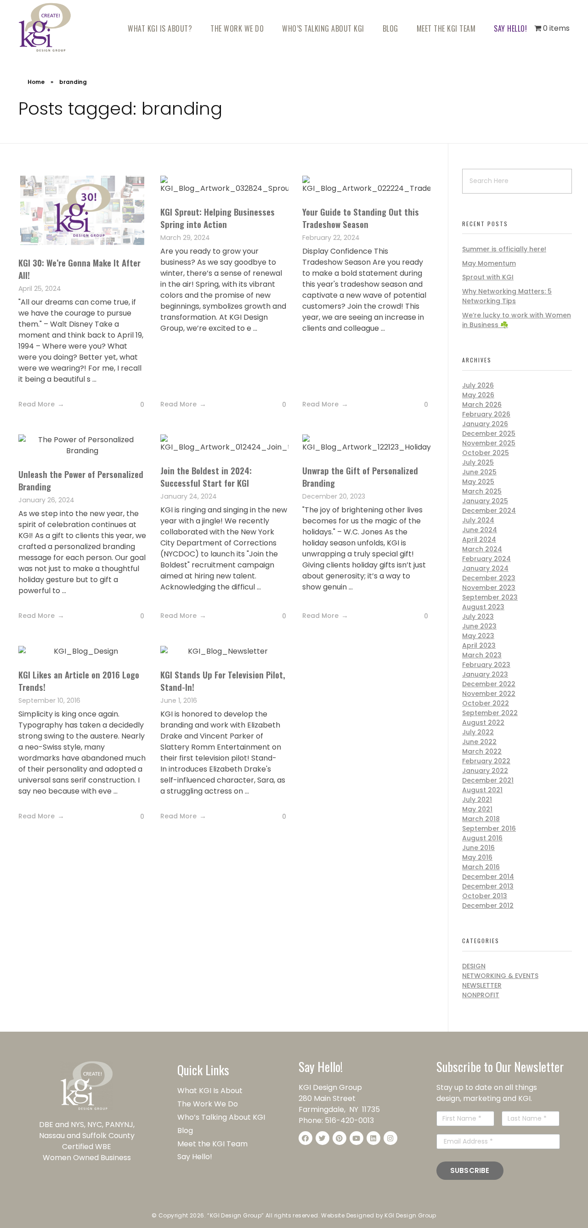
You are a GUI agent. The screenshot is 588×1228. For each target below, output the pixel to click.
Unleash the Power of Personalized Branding (80, 480)
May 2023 (478, 635)
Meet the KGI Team (213, 1144)
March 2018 (481, 818)
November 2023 (488, 587)
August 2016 (482, 838)
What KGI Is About (210, 1090)
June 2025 (479, 472)
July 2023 (478, 616)
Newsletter (482, 985)
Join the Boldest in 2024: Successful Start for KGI (206, 476)
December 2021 (488, 780)
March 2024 (482, 549)
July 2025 (478, 462)
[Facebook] (305, 1138)
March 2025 (482, 491)
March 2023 (482, 655)
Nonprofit (480, 995)
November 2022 (488, 693)
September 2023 (490, 597)
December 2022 (488, 684)
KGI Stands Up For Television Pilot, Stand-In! (222, 680)
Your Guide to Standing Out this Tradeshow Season (360, 217)
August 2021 (482, 790)
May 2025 (478, 481)
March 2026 (482, 404)
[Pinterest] (339, 1138)
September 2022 (490, 712)
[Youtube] (356, 1138)
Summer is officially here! (504, 249)
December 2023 (488, 578)
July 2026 (478, 385)
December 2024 (489, 510)
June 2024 (479, 529)
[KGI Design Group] (44, 27)
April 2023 (479, 645)
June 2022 (479, 741)
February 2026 (486, 414)
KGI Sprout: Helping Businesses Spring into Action (217, 217)
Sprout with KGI (488, 277)
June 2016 (478, 847)
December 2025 (488, 433)
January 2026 (485, 423)
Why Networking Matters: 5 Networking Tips (507, 296)
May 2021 (477, 809)
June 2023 (479, 626)
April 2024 (479, 539)
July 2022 (478, 732)
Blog (185, 1130)
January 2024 (485, 568)
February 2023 (486, 664)
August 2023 (483, 606)
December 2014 (488, 876)
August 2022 (483, 722)
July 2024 (478, 520)
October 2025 (485, 452)
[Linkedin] (373, 1138)
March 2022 (482, 751)
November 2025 (488, 443)
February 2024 (486, 558)
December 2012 (488, 905)
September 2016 (489, 828)
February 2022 (486, 761)
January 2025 (485, 501)
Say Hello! (194, 1156)
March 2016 (481, 867)
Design (474, 966)
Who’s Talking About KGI (222, 1117)
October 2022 (485, 703)
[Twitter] (322, 1138)
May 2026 (478, 395)
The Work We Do (208, 1104)
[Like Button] (135, 405)
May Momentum (489, 263)
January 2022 (485, 770)
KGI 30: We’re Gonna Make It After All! (79, 268)
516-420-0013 (349, 1120)
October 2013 (484, 895)
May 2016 (477, 857)
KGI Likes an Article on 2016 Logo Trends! (78, 680)
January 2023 (485, 674)
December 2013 (488, 886)
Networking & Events (500, 975)
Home (36, 82)
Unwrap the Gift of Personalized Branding (360, 476)
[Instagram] (390, 1138)
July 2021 (477, 799)
